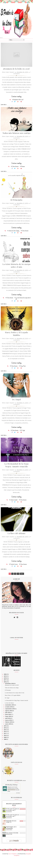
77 (18, 574)
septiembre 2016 (10, 708)
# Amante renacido (13, 500)
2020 (5, 674)
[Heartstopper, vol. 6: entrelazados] (4, 828)
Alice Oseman (9, 829)
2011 (5, 733)
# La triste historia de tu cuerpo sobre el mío (23, 298)
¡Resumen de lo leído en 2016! (16, 68)
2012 (5, 731)
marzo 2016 (8, 720)
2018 (5, 678)
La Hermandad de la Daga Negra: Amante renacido (16, 700)
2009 (5, 737)
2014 (5, 728)
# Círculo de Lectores (13, 564)
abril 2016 (8, 718)
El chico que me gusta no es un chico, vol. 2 (12, 809)
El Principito (16, 200)
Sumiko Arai (9, 811)
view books (18, 792)
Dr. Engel (16, 399)
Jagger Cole (9, 822)
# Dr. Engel (22, 430)
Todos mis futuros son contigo (17, 133)
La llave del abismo (16, 533)
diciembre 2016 (9, 683)
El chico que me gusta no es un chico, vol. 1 (12, 815)
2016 (5, 682)
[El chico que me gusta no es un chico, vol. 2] (4, 810)
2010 (5, 735)
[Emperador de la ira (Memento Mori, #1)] (4, 822)
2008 (5, 739)
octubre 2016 (9, 707)
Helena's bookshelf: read (14, 804)
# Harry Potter (22, 366)
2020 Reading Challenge (11, 784)
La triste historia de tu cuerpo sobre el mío (14, 692)
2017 (5, 680)
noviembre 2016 (10, 705)
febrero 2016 (9, 722)
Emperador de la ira (11, 821)
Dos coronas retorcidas (12, 833)
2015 (5, 726)
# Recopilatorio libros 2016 (17, 100)
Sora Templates (12, 853)
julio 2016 (8, 712)
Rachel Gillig (9, 834)
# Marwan (22, 166)
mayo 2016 (8, 716)
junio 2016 (8, 714)
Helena (9, 787)
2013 (5, 729)
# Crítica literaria (14, 166)
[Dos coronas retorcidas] (4, 834)
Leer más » (4, 104)
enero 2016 (8, 724)
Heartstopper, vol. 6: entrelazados (11, 827)
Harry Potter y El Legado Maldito (12, 695)
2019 (5, 676)
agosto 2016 (8, 710)
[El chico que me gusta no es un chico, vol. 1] (4, 816)
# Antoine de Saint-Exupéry (13, 231)
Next (22, 574)
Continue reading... (16, 96)
